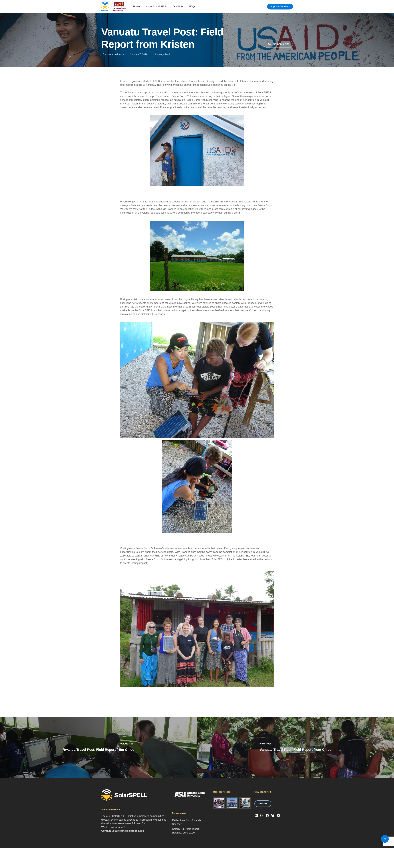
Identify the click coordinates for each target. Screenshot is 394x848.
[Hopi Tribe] (232, 803)
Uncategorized (162, 54)
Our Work (178, 6)
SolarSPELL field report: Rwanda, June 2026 (186, 831)
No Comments (280, 44)
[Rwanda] (245, 803)
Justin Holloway (115, 54)
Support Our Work (280, 6)
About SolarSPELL (156, 6)
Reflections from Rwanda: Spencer (187, 822)
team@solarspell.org (131, 830)
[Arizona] (219, 803)
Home (136, 6)
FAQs (192, 6)
